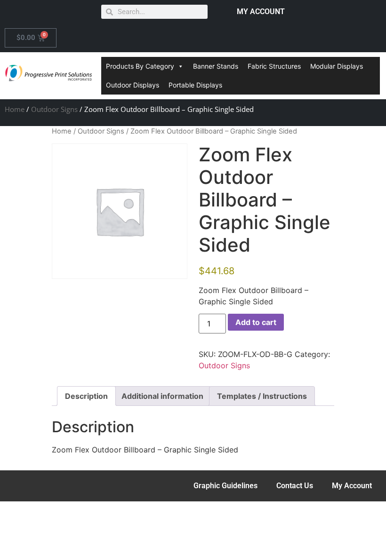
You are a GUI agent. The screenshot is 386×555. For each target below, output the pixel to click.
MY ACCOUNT (261, 11)
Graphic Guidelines (225, 485)
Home (14, 109)
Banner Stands (215, 66)
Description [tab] (86, 396)
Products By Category (140, 66)
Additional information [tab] (162, 396)
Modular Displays (336, 66)
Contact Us (294, 485)
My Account (352, 485)
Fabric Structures (274, 66)
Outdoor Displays (132, 85)
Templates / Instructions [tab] (262, 396)
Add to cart (255, 322)
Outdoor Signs (54, 109)
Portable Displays (195, 85)
